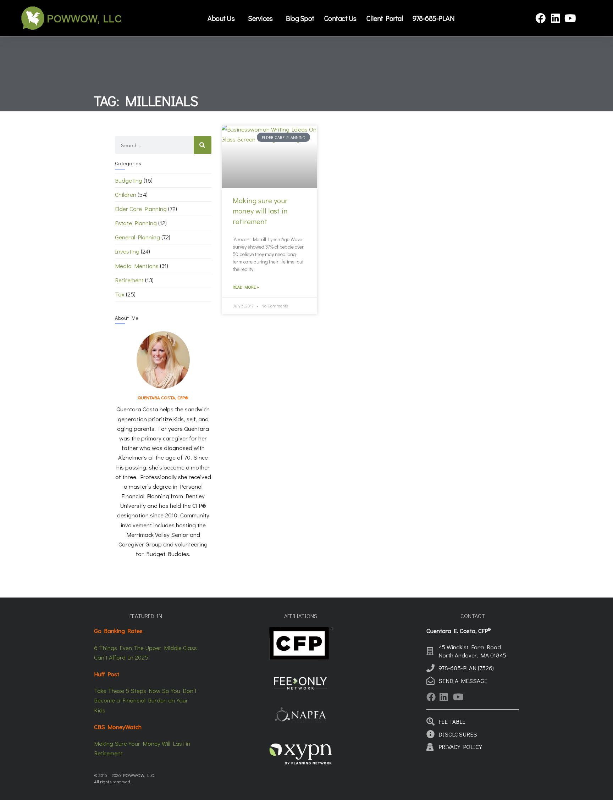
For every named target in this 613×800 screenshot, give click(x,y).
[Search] (202, 145)
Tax (120, 294)
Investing (127, 251)
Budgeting (128, 180)
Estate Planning (136, 223)
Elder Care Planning (141, 209)
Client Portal (384, 18)
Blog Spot (300, 18)
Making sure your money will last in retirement (260, 210)
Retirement (129, 280)
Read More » (246, 287)
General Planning (137, 237)
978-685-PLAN (433, 18)
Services (260, 18)
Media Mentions (137, 266)
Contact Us (340, 18)
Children (125, 194)
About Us (221, 18)
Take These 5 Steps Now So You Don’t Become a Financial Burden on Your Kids (145, 700)
